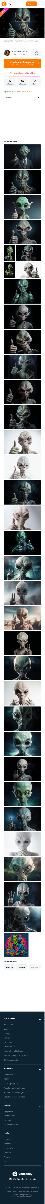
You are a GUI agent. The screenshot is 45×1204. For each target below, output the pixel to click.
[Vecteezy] (4, 3)
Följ (36, 54)
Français (7, 1190)
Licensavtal (8, 1108)
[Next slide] (35, 1001)
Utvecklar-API (9, 1080)
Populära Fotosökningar (14, 1125)
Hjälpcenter (9, 1144)
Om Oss (7, 1153)
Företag (7, 1071)
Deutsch (7, 1186)
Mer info (9, 96)
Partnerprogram (11, 1117)
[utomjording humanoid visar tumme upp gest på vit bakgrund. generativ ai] (16, 303)
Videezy (7, 1066)
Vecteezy (7, 1062)
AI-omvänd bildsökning (14, 1084)
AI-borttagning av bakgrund (16, 1089)
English (7, 1172)
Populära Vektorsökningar (15, 1121)
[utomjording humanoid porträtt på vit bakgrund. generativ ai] (22, 727)
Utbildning (8, 1075)
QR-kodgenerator (11, 1093)
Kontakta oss (9, 1149)
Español (7, 1177)
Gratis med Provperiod (22, 63)
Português (8, 1181)
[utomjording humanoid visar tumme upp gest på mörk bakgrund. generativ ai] (22, 155)
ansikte (21, 1000)
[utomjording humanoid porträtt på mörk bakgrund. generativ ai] (22, 752)
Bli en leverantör (11, 1158)
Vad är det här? (27, 92)
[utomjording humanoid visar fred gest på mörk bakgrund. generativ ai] (22, 601)
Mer (5, 1194)
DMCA (6, 1112)
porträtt (9, 1000)
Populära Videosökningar (14, 1130)
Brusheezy (8, 1058)
